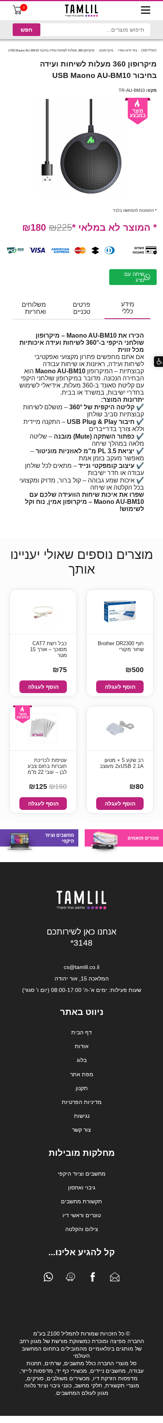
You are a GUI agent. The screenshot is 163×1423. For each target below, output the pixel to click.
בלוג (82, 1060)
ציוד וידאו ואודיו (127, 50)
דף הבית (81, 1032)
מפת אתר (81, 1074)
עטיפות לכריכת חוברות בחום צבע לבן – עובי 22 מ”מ (47, 766)
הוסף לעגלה (120, 687)
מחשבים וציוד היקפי (82, 1173)
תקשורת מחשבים (81, 1201)
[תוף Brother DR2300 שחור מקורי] (120, 611)
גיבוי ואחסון (81, 1187)
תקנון (82, 1088)
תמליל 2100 (149, 50)
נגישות (81, 1116)
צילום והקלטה (81, 1229)
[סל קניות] (17, 12)
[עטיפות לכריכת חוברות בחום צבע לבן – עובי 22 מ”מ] (43, 728)
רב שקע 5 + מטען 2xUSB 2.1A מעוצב (122, 763)
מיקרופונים (106, 50)
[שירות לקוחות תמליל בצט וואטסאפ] (48, 1279)
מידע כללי (127, 308)
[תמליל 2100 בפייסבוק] (93, 1279)
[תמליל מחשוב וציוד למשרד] (81, 907)
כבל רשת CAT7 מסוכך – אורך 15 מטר (48, 649)
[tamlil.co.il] (81, 10)
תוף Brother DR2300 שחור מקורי (121, 646)
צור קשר (81, 1130)
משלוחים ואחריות (34, 308)
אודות (82, 1046)
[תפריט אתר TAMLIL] (145, 10)
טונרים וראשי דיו (82, 1215)
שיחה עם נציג (134, 277)
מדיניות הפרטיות (82, 1102)
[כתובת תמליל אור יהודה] (70, 1279)
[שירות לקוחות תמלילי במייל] (115, 1279)
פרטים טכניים (81, 308)
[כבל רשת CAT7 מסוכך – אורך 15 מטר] (43, 611)
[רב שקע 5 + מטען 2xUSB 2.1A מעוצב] (120, 728)
